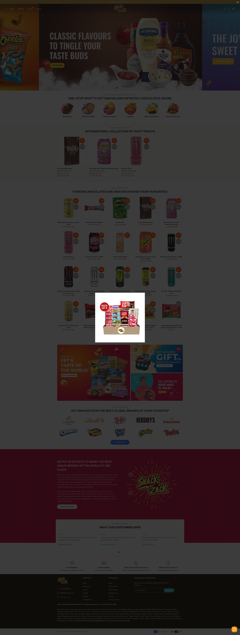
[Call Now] (234, 629)
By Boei (234, 633)
